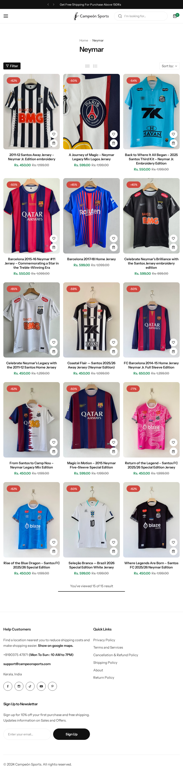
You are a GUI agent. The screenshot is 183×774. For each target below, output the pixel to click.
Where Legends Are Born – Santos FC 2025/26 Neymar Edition (151, 565)
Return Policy (103, 677)
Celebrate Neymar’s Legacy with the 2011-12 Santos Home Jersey (31, 365)
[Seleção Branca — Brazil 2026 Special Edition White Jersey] (91, 520)
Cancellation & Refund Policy (115, 655)
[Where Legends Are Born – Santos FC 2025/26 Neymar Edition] (151, 520)
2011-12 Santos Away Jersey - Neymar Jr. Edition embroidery (31, 157)
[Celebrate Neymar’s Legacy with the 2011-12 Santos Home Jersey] (31, 320)
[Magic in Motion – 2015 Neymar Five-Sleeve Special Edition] (91, 420)
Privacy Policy (104, 640)
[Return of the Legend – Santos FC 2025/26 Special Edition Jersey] (151, 420)
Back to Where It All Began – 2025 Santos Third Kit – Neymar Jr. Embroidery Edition (151, 159)
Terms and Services (108, 647)
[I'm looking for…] (120, 16)
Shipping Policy (105, 662)
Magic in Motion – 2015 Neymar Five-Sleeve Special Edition (91, 465)
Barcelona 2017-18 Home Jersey (91, 259)
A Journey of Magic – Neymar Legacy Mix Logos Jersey (91, 157)
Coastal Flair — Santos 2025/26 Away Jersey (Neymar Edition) (91, 365)
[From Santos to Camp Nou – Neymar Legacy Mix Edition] (31, 420)
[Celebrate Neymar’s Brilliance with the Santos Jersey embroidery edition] (151, 216)
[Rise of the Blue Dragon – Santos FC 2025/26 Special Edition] (31, 520)
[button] (48, 4)
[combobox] (141, 16)
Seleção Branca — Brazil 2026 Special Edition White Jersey (91, 565)
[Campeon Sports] (91, 16)
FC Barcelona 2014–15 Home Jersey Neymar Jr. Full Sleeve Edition (151, 365)
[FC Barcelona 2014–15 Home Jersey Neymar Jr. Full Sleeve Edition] (151, 320)
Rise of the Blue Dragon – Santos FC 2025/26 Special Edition (32, 565)
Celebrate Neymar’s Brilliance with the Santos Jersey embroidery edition (151, 263)
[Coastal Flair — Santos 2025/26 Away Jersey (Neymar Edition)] (91, 320)
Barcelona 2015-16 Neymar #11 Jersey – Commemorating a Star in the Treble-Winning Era (32, 263)
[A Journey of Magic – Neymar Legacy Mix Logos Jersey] (91, 111)
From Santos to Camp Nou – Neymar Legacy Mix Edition (32, 465)
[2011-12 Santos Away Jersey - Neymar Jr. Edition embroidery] (31, 111)
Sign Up (71, 734)
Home (83, 40)
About (98, 670)
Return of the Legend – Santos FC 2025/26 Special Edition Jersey (151, 465)
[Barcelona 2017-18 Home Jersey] (91, 216)
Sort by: (168, 66)
